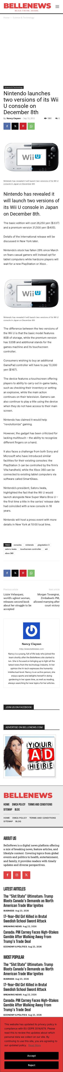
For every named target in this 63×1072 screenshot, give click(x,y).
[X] (15, 126)
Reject (31, 1065)
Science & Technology (23, 17)
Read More (34, 1045)
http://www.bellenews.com (31, 649)
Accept (31, 1055)
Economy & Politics (15, 946)
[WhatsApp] (31, 126)
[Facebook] (7, 126)
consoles (18, 545)
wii (46, 549)
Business (9, 910)
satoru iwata (10, 549)
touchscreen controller (30, 549)
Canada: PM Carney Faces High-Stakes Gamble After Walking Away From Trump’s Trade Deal (31, 937)
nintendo (29, 545)
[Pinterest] (23, 126)
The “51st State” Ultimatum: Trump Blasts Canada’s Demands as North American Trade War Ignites (28, 901)
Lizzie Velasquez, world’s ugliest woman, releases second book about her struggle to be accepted (17, 602)
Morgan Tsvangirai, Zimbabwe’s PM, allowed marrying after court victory (46, 600)
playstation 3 (43, 545)
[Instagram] (17, 875)
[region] (31, 1044)
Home (6, 17)
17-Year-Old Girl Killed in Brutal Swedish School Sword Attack (25, 918)
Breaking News (13, 926)
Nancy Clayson (14, 118)
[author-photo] (31, 639)
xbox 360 (9, 553)
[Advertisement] (31, 52)
